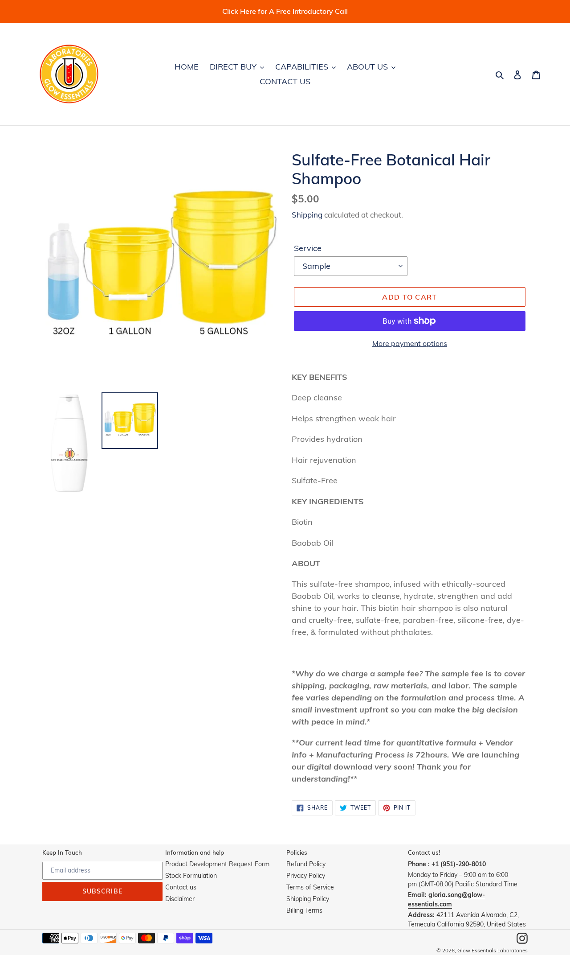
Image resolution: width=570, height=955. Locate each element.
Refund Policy (306, 864)
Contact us (180, 887)
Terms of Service (310, 887)
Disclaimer (180, 899)
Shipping (307, 214)
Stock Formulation (191, 876)
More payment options (409, 343)
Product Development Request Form (217, 864)
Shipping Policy (307, 899)
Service (308, 248)
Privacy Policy (305, 876)
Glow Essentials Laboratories (492, 950)
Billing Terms (304, 910)
